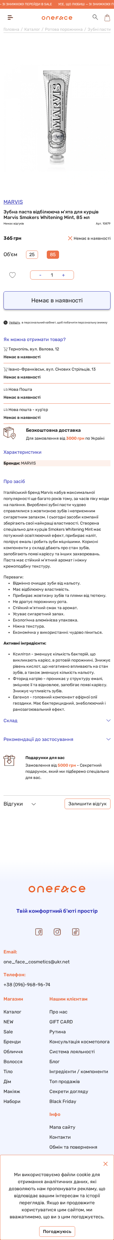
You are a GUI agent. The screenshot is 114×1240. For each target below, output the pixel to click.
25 (32, 254)
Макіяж (12, 1091)
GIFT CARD (61, 1022)
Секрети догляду (68, 1091)
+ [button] (63, 275)
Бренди (12, 1041)
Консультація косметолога (79, 1041)
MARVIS (13, 202)
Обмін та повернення (73, 1147)
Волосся (13, 1061)
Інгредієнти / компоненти (78, 1071)
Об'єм (10, 254)
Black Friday (62, 1101)
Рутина (57, 1032)
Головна (11, 29)
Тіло (8, 1071)
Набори (12, 1101)
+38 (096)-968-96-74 (27, 984)
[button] (95, 17)
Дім (7, 1081)
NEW (8, 1022)
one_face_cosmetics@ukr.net (37, 962)
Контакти (60, 1137)
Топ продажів (64, 1081)
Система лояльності (72, 1051)
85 (53, 254)
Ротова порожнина (64, 29)
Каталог (32, 29)
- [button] (40, 275)
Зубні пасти (99, 29)
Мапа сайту (62, 1127)
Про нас (58, 1012)
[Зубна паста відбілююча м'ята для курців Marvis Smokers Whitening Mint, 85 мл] (57, 117)
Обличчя (13, 1051)
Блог (54, 1061)
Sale (8, 1032)
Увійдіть (14, 322)
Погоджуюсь (57, 1231)
